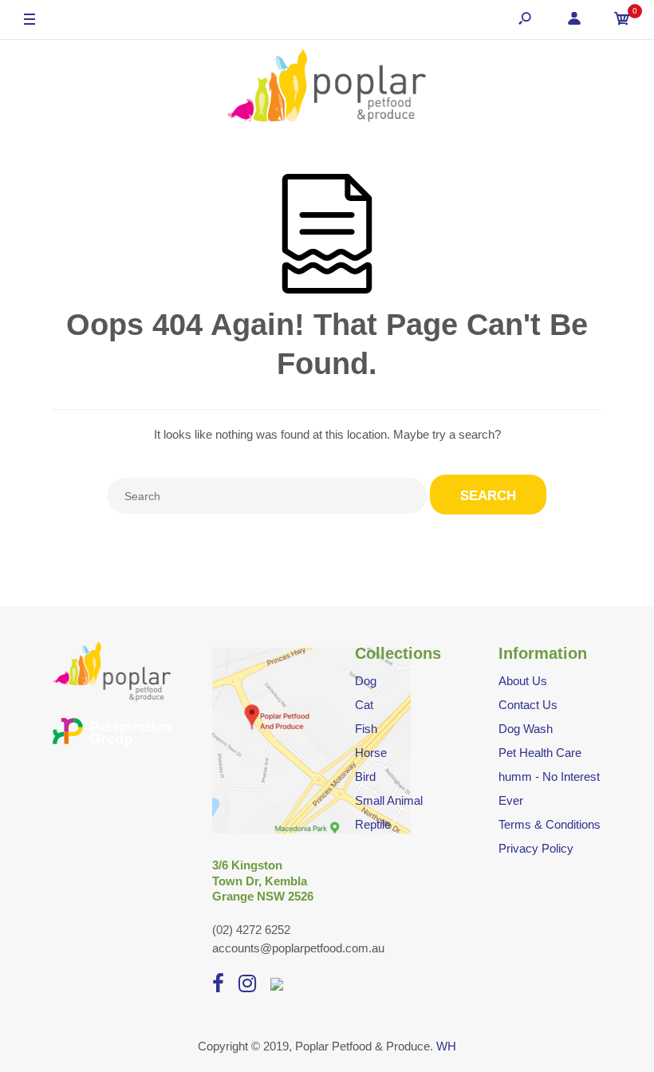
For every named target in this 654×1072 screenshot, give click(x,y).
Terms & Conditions (549, 824)
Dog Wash (525, 728)
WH (446, 1046)
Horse (371, 752)
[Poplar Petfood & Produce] (327, 87)
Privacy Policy (535, 848)
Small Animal (389, 800)
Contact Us (527, 704)
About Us (522, 681)
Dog (365, 681)
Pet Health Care (539, 752)
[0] (622, 20)
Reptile (373, 824)
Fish (366, 728)
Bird (365, 776)
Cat (364, 704)
